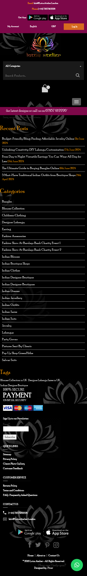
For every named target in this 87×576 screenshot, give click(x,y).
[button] (77, 565)
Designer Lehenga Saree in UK (44, 380)
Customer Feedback (13, 468)
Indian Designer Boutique (18, 277)
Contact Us (53, 555)
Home (31, 555)
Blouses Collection (13, 208)
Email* (6, 424)
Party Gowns (10, 339)
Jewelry (7, 325)
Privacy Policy (10, 459)
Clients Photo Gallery (14, 463)
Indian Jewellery (12, 298)
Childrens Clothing (14, 215)
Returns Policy (10, 485)
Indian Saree (9, 312)
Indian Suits (9, 318)
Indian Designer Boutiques (18, 284)
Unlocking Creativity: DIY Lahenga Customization (33, 149)
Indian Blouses (11, 256)
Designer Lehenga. (13, 222)
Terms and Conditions (13, 490)
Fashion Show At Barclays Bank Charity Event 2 (31, 249)
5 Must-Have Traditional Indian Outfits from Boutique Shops (39, 175)
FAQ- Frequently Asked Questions (20, 495)
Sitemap (7, 454)
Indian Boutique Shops (16, 263)
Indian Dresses (11, 291)
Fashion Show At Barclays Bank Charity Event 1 (31, 243)
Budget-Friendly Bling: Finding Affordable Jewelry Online (38, 138)
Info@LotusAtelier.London (46, 3)
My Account (13, 26)
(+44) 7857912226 (46, 8)
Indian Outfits (10, 305)
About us (41, 555)
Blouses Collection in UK (13, 380)
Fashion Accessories (14, 236)
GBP (53, 26)
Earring (6, 229)
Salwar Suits (9, 360)
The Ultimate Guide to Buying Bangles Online (30, 168)
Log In (74, 26)
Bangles (7, 201)
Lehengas (8, 332)
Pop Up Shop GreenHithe (17, 353)
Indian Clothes (11, 270)
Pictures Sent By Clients (17, 346)
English (33, 26)
